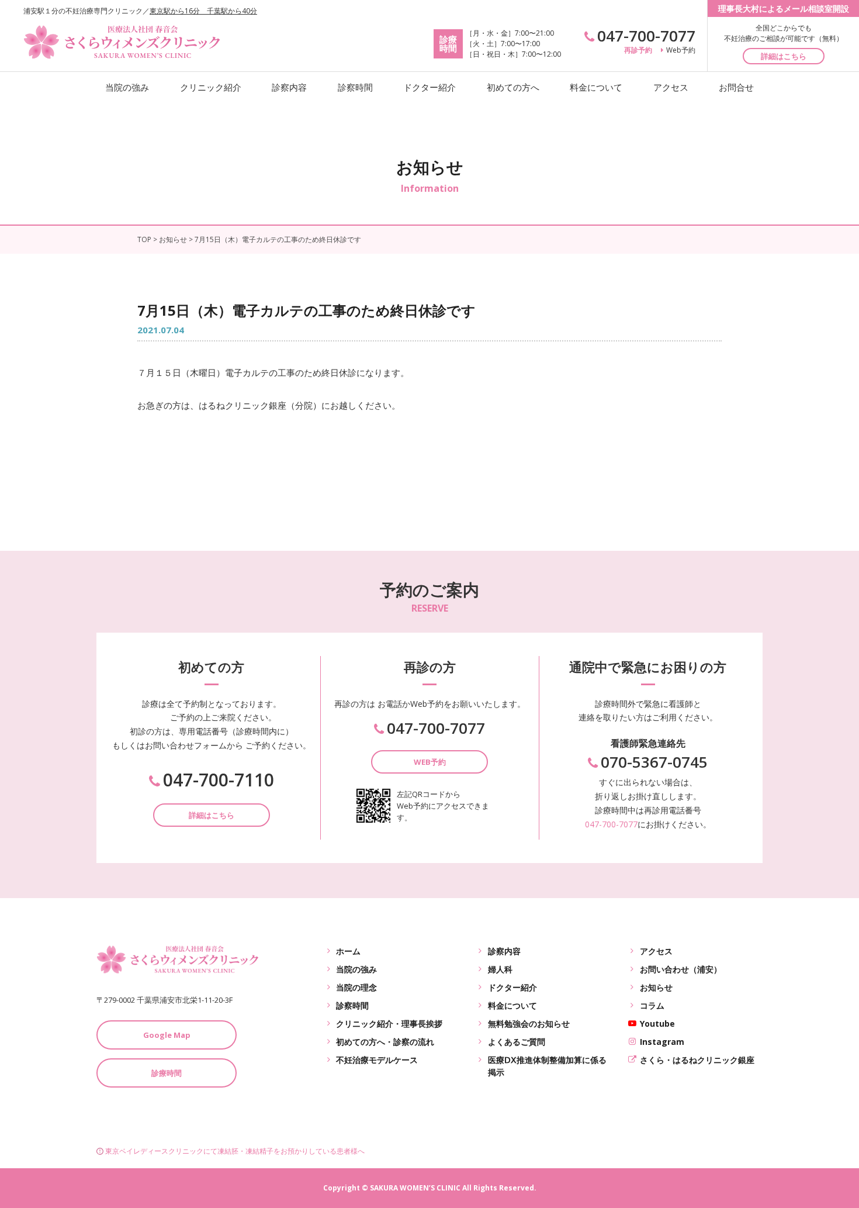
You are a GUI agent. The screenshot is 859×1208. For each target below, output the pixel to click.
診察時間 (355, 87)
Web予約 (680, 50)
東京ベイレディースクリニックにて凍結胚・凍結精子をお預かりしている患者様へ (235, 1151)
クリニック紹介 (210, 87)
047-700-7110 (218, 780)
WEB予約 (430, 762)
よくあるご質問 (516, 1041)
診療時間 (166, 1073)
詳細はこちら (783, 56)
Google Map (166, 1035)
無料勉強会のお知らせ (529, 1023)
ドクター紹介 (429, 87)
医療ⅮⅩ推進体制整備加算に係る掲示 (547, 1066)
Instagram (662, 1041)
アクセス (670, 87)
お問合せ (736, 87)
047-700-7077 (646, 35)
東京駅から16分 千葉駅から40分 (203, 11)
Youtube (657, 1023)
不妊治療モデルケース (377, 1059)
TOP (144, 239)
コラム (652, 1005)
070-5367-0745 (654, 761)
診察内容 (289, 87)
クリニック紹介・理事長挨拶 (389, 1023)
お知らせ (173, 239)
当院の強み (127, 87)
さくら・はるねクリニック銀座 (697, 1059)
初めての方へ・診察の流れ (385, 1041)
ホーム (348, 951)
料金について (596, 87)
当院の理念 (356, 987)
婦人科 (500, 969)
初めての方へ (513, 87)
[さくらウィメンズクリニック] (122, 39)
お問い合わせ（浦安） (681, 969)
